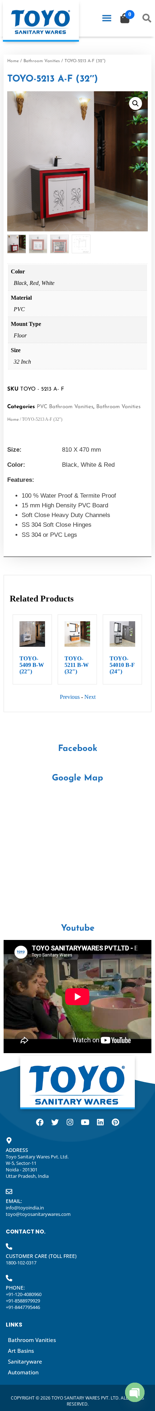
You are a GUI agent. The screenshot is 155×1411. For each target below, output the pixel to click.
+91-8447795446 (23, 1307)
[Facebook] (39, 1122)
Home (13, 61)
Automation (23, 1372)
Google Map (77, 778)
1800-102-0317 (21, 1262)
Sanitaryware (25, 1361)
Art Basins (21, 1350)
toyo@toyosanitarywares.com (38, 1214)
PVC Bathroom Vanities (65, 407)
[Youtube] (85, 1122)
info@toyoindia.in (25, 1207)
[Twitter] (54, 1122)
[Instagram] (70, 1122)
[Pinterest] (115, 1122)
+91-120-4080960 (23, 1294)
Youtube (77, 928)
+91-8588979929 (23, 1300)
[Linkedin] (100, 1122)
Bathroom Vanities (41, 61)
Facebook (77, 748)
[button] (135, 103)
